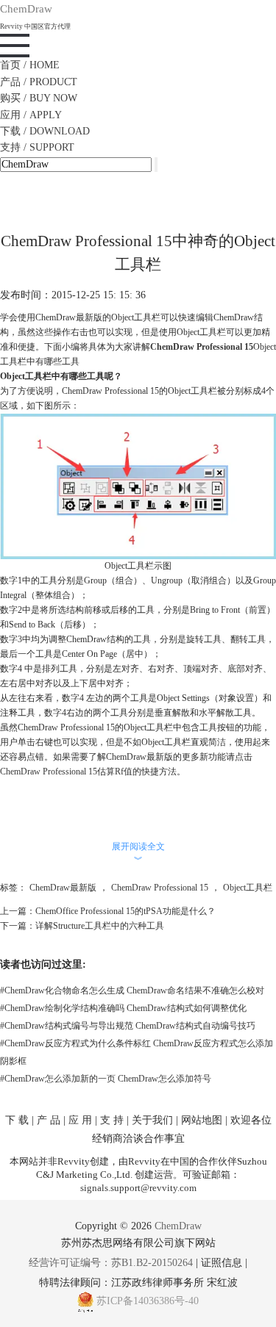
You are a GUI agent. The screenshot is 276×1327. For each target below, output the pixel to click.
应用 (31, 115)
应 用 (80, 1120)
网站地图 (201, 1120)
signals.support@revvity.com (138, 1187)
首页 (30, 65)
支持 (37, 147)
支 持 (112, 1120)
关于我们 (152, 1120)
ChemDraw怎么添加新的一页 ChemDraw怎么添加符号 (105, 1079)
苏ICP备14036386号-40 (147, 1300)
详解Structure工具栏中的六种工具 (99, 926)
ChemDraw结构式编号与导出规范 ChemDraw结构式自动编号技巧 (127, 1026)
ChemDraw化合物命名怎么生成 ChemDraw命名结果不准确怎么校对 (132, 990)
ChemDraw (178, 1225)
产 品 (48, 1120)
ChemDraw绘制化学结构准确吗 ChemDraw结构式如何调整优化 (123, 1008)
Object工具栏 (247, 887)
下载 (45, 131)
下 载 (17, 1120)
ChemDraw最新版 (62, 887)
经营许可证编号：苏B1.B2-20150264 (111, 1262)
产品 (38, 81)
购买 (38, 98)
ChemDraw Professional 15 (201, 347)
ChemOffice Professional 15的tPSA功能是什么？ (125, 911)
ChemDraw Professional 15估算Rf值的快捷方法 (88, 771)
